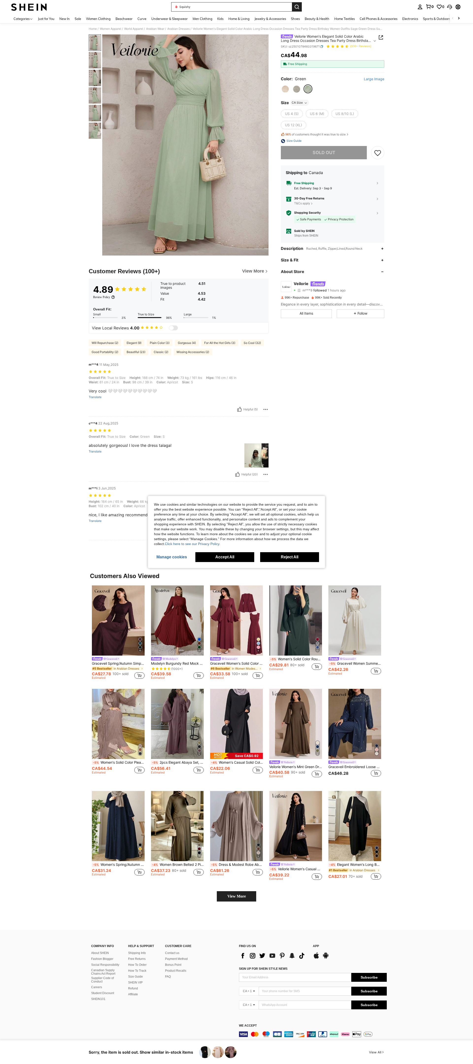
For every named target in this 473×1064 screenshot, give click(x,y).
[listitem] (118, 633)
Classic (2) (161, 352)
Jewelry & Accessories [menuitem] (270, 19)
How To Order (137, 965)
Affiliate (133, 994)
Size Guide (135, 976)
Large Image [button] (374, 79)
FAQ (168, 976)
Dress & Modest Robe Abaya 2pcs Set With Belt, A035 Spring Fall (237, 865)
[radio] (285, 89)
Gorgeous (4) (187, 343)
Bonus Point (173, 965)
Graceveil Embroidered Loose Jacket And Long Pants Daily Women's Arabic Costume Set (354, 767)
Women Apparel (110, 29)
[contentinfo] (313, 1034)
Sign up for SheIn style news (263, 968)
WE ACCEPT (248, 1025)
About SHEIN (100, 953)
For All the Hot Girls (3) (219, 343)
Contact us (172, 953)
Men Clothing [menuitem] (202, 19)
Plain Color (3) (159, 343)
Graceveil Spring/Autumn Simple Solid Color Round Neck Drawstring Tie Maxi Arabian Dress (118, 663)
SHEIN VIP (135, 982)
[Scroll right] (458, 18)
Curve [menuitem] (141, 19)
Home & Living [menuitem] (239, 19)
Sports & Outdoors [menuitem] (436, 19)
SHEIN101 (98, 999)
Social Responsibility (105, 965)
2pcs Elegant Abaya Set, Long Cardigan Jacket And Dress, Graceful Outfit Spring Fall (178, 762)
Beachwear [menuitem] (124, 19)
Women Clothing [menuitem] (98, 19)
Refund (133, 988)
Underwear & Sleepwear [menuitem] (169, 19)
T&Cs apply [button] (302, 203)
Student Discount (102, 993)
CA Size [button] (297, 103)
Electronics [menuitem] (410, 19)
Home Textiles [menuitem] (344, 19)
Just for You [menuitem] (46, 19)
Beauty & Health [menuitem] (317, 19)
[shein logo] (29, 7)
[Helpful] (239, 409)
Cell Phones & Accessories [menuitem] (378, 19)
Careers (96, 987)
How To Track (137, 970)
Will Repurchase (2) (105, 343)
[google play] (325, 958)
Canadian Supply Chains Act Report (103, 971)
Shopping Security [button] (307, 213)
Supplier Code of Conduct (102, 979)
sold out (324, 152)
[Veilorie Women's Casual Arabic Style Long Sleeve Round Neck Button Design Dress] (295, 826)
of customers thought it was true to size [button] (315, 134)
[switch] (173, 327)
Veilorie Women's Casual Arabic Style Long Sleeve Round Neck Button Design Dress (296, 869)
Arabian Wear (155, 29)
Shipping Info (137, 953)
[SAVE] (377, 153)
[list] (273, 955)
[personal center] (420, 7)
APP (316, 946)
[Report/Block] (266, 409)
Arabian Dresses (178, 29)
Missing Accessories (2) (193, 352)
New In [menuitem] (64, 19)
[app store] (316, 958)
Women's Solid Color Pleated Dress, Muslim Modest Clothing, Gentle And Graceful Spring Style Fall (119, 762)
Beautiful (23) (136, 352)
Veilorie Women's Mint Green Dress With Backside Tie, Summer (295, 767)
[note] (236, 756)
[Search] (297, 7)
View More (236, 896)
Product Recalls (175, 970)
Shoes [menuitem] (295, 19)
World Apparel (133, 29)
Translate (95, 397)
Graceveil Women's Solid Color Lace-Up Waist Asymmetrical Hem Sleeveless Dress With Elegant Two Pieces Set (236, 663)
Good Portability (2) (105, 352)
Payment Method (176, 959)
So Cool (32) (252, 343)
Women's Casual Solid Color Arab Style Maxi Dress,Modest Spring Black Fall (237, 762)
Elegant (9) (134, 343)
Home (93, 29)
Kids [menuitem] (220, 19)
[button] (450, 7)
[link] (429, 7)
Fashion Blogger (102, 959)
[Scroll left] (453, 18)
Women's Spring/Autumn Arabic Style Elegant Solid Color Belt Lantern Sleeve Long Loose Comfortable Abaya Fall (119, 865)
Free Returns (137, 959)
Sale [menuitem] (78, 19)
